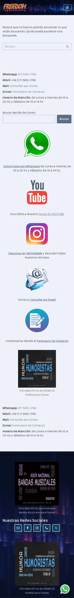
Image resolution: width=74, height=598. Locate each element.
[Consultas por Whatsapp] (65, 589)
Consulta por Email (43, 299)
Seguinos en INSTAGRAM (25, 253)
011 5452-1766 (27, 74)
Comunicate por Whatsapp (21, 166)
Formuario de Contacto (52, 341)
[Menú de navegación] (67, 7)
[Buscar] (67, 46)
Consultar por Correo (24, 86)
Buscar (64, 119)
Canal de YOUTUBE (51, 214)
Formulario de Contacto (28, 91)
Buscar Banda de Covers (19, 112)
